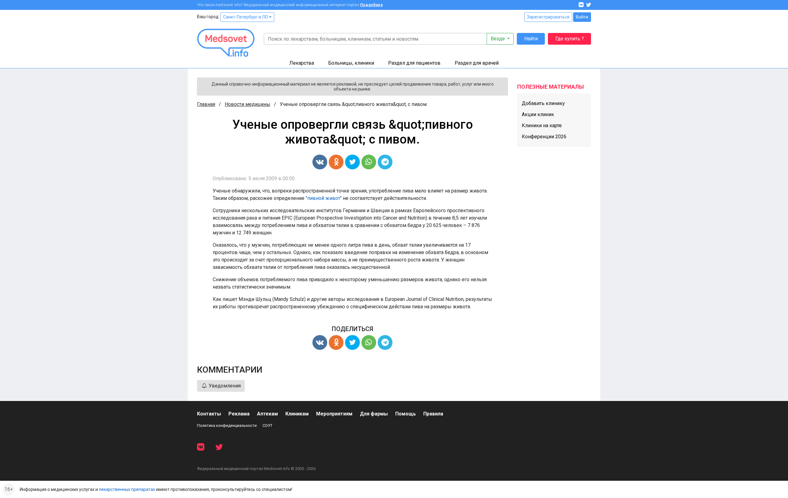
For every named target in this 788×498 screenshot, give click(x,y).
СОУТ (267, 425)
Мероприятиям (334, 414)
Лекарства (301, 63)
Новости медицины (247, 104)
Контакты (209, 414)
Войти (582, 16)
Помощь (405, 414)
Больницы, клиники (351, 63)
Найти (531, 39)
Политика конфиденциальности (227, 425)
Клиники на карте (542, 125)
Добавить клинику (543, 103)
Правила (433, 414)
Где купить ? (569, 39)
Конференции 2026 (544, 137)
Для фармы (374, 414)
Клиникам (297, 414)
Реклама (239, 414)
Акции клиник (538, 114)
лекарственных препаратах (127, 489)
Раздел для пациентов (414, 63)
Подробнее (371, 5)
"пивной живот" (324, 198)
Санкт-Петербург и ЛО (246, 16)
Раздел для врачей (477, 63)
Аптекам (267, 414)
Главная (206, 104)
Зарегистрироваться (548, 16)
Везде (498, 39)
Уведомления (224, 386)
